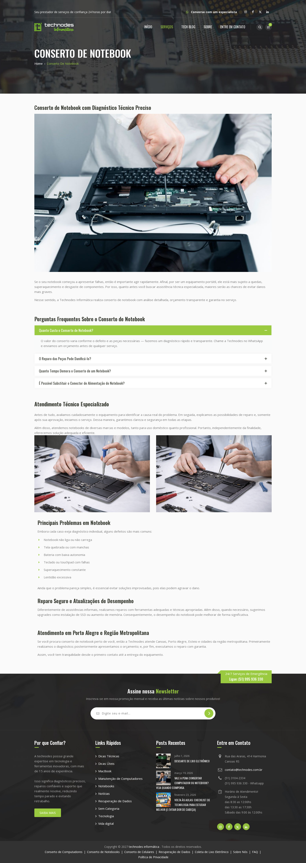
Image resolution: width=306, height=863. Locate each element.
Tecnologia (106, 816)
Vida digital (106, 823)
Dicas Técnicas (108, 756)
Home (38, 64)
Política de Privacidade (153, 857)
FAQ (255, 852)
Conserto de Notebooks (103, 852)
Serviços (166, 26)
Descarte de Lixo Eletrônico (192, 761)
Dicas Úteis (106, 763)
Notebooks (106, 786)
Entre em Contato (232, 26)
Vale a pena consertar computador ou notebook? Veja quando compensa (182, 783)
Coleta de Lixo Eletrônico (212, 852)
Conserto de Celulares (139, 852)
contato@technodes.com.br (243, 770)
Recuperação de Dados (115, 801)
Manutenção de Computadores (120, 778)
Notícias (104, 793)
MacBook (104, 771)
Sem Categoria (108, 808)
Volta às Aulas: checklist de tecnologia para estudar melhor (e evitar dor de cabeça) (183, 805)
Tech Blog (188, 26)
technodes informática (144, 847)
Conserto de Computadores (63, 852)
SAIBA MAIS (48, 813)
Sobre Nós (240, 852)
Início (148, 26)
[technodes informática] (54, 27)
